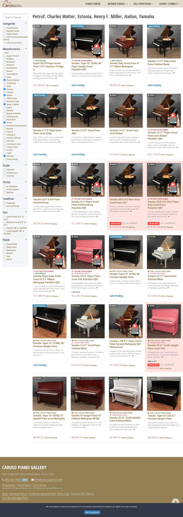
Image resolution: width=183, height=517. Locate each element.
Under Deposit (13, 189)
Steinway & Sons (14, 144)
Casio (9, 77)
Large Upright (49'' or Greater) (14, 232)
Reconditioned (13, 206)
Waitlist (10, 192)
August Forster (13, 55)
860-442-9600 (13, 479)
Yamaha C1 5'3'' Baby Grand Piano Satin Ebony (47, 132)
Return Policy (24, 484)
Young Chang (12, 159)
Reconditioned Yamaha (17, 125)
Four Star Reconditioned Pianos (15, 38)
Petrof (9, 122)
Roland (10, 128)
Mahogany (11, 250)
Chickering (11, 83)
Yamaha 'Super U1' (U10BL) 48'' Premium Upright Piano (48, 344)
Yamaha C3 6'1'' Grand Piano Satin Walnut (124, 132)
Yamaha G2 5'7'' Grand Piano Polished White (162, 277)
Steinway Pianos (18, 493)
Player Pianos (12, 34)
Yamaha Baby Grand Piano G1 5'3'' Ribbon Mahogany (125, 64)
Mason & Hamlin (14, 113)
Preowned (11, 203)
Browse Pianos (116, 3)
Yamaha (10, 156)
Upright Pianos (13, 31)
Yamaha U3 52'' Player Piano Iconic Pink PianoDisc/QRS (85, 277)
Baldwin (10, 58)
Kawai (9, 107)
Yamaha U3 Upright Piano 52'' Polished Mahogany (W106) (86, 417)
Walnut (10, 253)
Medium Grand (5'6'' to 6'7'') (15, 223)
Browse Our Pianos (82, 493)
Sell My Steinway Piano (15, 498)
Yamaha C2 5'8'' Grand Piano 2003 (85, 132)
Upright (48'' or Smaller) (17, 228)
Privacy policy (8, 484)
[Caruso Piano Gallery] (12, 3)
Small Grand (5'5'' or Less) (14, 218)
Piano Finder (92, 3)
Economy (10, 175)
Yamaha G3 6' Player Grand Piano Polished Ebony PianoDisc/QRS (85, 204)
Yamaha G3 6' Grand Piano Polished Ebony (46, 201)
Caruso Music (12, 74)
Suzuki (9, 150)
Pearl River (11, 119)
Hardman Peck (13, 101)
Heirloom (10, 169)
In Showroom (12, 186)
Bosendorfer (12, 67)
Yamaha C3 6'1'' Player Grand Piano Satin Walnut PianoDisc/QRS (162, 135)
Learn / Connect (168, 3)
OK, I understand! (92, 512)
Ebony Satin (12, 247)
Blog (4, 493)
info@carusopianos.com (48, 479)
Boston (10, 71)
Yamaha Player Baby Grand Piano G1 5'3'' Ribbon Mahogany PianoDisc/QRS (47, 279)
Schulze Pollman (14, 137)
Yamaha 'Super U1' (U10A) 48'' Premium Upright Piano (125, 275)
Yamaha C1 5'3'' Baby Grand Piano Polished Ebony (162, 62)
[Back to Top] (175, 502)
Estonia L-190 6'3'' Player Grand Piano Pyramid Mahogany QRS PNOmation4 (126, 344)
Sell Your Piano (142, 3)
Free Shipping (53, 85)
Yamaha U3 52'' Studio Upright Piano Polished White (125, 419)
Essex (9, 86)
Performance (12, 172)
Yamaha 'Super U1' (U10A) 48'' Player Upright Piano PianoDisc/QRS (86, 66)
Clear (6, 52)
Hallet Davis (12, 98)
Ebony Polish (12, 244)
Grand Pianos (12, 28)
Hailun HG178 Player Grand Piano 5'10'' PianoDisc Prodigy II (48, 66)
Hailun (9, 95)
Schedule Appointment (42, 493)
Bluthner (10, 64)
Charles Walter (13, 80)
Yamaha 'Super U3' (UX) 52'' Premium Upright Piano (162, 417)
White (9, 259)
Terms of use (39, 484)
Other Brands (12, 116)
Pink (8, 256)
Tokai (9, 153)
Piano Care (63, 493)
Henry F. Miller (13, 104)
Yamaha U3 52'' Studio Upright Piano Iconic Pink (163, 346)
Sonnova (10, 140)
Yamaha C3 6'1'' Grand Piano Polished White (85, 346)
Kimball (10, 110)
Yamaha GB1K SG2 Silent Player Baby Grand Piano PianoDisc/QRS (163, 204)
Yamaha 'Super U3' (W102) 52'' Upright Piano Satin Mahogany (49, 417)
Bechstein (11, 61)
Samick (10, 131)
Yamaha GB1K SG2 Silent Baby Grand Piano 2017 (125, 201)
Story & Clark (12, 147)
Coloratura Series (14, 42)
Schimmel (11, 134)
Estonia (10, 89)
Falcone (10, 92)
